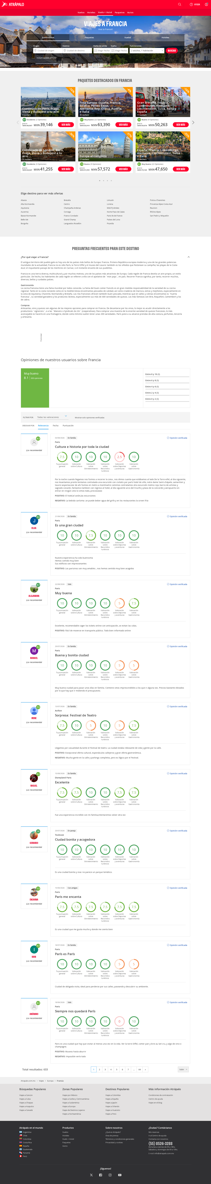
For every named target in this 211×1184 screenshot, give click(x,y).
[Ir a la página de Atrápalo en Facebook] (100, 1175)
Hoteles (65, 1135)
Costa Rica (27, 1142)
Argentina (27, 1132)
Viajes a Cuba (25, 1099)
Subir (182, 1069)
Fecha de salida (100, 46)
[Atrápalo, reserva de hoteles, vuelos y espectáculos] (13, 4)
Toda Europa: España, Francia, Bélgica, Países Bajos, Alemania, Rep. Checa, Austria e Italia (101, 107)
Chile (25, 1135)
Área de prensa (112, 1135)
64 (140, 1069)
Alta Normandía (27, 204)
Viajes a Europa (68, 1106)
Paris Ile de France (114, 215)
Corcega (67, 211)
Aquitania (25, 208)
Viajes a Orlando (112, 1106)
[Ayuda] (195, 4)
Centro (67, 204)
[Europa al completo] (105, 146)
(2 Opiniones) (41, 119)
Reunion (153, 208)
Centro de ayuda (156, 1099)
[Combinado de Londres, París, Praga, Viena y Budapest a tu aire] (48, 146)
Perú (25, 1156)
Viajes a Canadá (26, 1110)
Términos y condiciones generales (120, 1139)
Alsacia (24, 200)
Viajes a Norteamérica (71, 1114)
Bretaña (67, 200)
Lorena (110, 204)
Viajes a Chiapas (26, 1102)
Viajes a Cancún (26, 1095)
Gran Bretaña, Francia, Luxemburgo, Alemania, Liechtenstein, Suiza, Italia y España (156, 107)
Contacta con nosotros (158, 1139)
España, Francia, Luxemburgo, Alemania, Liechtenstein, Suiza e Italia (158, 153)
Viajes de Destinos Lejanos (73, 1110)
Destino (66, 46)
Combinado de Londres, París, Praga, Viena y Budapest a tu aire (43, 153)
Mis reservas (154, 1132)
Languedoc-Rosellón (72, 223)
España (26, 1146)
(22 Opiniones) (100, 119)
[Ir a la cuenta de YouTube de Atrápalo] (119, 1175)
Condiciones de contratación (161, 1095)
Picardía (110, 223)
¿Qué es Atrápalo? (113, 1132)
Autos (64, 1146)
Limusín (110, 200)
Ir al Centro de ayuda (157, 1136)
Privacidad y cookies (114, 1142)
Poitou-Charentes (157, 200)
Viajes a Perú (111, 1114)
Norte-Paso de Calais (116, 211)
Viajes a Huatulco (113, 1110)
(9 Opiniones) (95, 164)
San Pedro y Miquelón (159, 215)
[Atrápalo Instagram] (110, 1175)
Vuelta (114, 46)
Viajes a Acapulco (26, 1106)
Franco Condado (71, 215)
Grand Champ (70, 219)
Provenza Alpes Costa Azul (161, 204)
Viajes (41, 1080)
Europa (50, 1080)
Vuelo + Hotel (68, 1139)
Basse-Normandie (28, 215)
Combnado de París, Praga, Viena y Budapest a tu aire (40, 110)
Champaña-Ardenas (72, 208)
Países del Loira (113, 219)
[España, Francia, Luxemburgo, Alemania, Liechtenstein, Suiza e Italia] (163, 146)
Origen (36, 46)
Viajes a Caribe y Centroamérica (75, 1099)
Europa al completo (93, 156)
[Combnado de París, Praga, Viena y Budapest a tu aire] (48, 102)
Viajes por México (69, 1095)
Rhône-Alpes (155, 211)
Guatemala (27, 1149)
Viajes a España (112, 1099)
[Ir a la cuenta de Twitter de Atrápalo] (91, 1175)
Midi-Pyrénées (113, 208)
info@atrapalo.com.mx (164, 1153)
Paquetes (66, 1142)
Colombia (27, 1139)
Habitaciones (135, 46)
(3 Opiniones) (41, 164)
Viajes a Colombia (113, 1095)
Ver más (66, 124)
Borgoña (24, 223)
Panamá (26, 1153)
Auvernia (24, 211)
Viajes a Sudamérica (70, 1102)
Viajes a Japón (111, 1102)
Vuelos (65, 1132)
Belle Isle (24, 219)
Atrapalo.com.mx (28, 1080)
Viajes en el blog (155, 1102)
